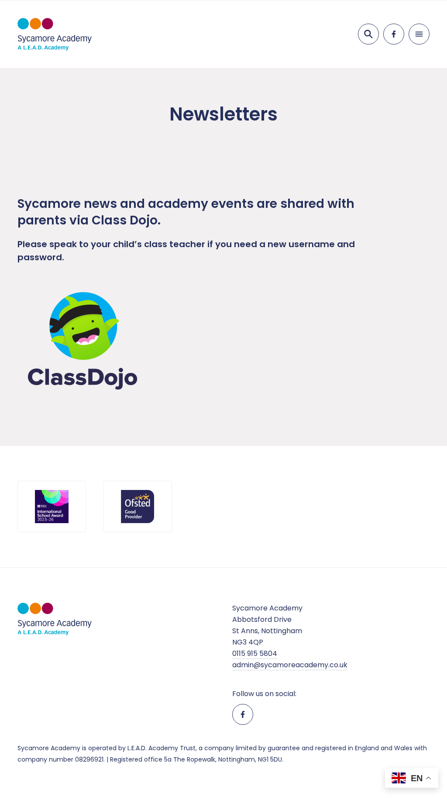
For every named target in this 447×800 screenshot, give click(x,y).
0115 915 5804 (254, 653)
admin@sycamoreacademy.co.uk (289, 665)
